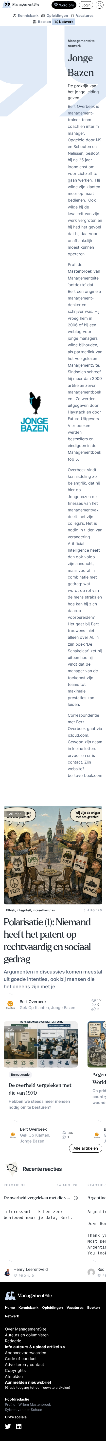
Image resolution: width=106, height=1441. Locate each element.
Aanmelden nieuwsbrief (28, 1382)
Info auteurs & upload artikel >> (35, 1346)
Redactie (13, 1340)
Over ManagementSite (25, 1329)
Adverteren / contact (24, 1364)
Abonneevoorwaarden (25, 1352)
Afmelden (14, 1376)
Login (86, 5)
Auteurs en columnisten (27, 1334)
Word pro (66, 5)
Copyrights (15, 1370)
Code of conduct (21, 1358)
